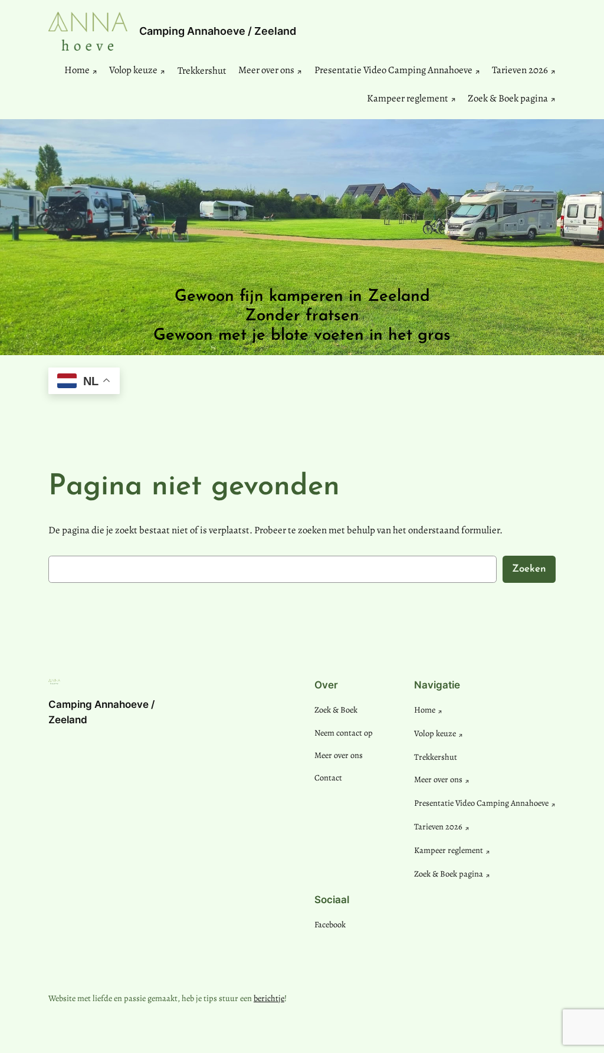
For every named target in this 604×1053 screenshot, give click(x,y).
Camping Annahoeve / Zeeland (217, 31)
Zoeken (529, 569)
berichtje (269, 998)
